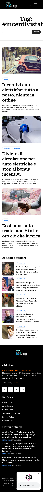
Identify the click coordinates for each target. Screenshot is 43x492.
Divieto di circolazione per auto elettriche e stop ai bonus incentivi (19, 164)
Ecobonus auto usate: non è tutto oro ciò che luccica (21, 231)
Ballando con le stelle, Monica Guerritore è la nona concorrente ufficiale (20, 460)
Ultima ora (21, 263)
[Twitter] (16, 389)
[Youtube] (22, 389)
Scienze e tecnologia (12, 148)
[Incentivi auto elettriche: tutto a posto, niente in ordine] (21, 60)
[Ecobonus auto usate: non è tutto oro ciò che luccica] (21, 201)
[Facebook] (4, 389)
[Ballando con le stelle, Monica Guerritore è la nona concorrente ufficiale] (8, 300)
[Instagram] (10, 389)
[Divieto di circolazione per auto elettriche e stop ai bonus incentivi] (21, 129)
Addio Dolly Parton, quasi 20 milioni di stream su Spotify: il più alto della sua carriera (19, 434)
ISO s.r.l (15, 383)
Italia (6, 79)
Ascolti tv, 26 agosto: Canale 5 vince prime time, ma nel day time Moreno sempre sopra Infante (19, 447)
